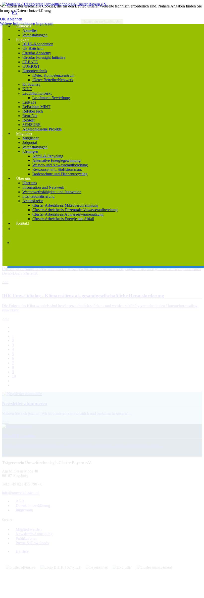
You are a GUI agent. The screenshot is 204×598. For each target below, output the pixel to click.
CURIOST (31, 66)
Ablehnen (14, 19)
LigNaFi (29, 102)
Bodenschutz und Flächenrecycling (60, 174)
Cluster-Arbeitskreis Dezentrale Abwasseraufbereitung (75, 210)
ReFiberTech (32, 111)
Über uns (23, 178)
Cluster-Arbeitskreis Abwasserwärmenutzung (67, 214)
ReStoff (28, 120)
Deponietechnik (34, 71)
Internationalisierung (38, 196)
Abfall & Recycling (47, 156)
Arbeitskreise (32, 201)
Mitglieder (24, 133)
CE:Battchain (33, 48)
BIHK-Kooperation (37, 44)
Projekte (22, 39)
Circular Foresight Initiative (43, 57)
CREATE (30, 62)
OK (3, 19)
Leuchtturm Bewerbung (51, 98)
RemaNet (29, 116)
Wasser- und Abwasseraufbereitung (60, 165)
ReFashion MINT (36, 107)
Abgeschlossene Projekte (42, 129)
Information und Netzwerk (43, 187)
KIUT (27, 89)
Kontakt (22, 223)
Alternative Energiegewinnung (56, 160)
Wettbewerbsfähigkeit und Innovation (51, 192)
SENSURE (31, 124)
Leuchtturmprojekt (36, 93)
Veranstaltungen (35, 35)
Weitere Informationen (17, 23)
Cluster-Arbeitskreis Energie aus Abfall (63, 219)
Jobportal (29, 142)
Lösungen (30, 151)
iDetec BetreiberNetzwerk (52, 80)
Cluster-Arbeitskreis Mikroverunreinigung (65, 205)
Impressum (44, 23)
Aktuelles (23, 26)
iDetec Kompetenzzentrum (53, 75)
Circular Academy (36, 53)
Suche (18, 259)
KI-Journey (31, 84)
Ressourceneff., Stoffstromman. (57, 169)
